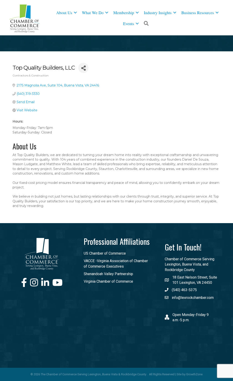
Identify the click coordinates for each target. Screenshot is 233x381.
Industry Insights (158, 12)
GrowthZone (194, 374)
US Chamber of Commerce (105, 253)
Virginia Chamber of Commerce (108, 281)
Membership (123, 12)
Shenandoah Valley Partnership (108, 274)
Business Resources (197, 12)
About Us (64, 12)
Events (128, 23)
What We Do (93, 12)
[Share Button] (83, 68)
